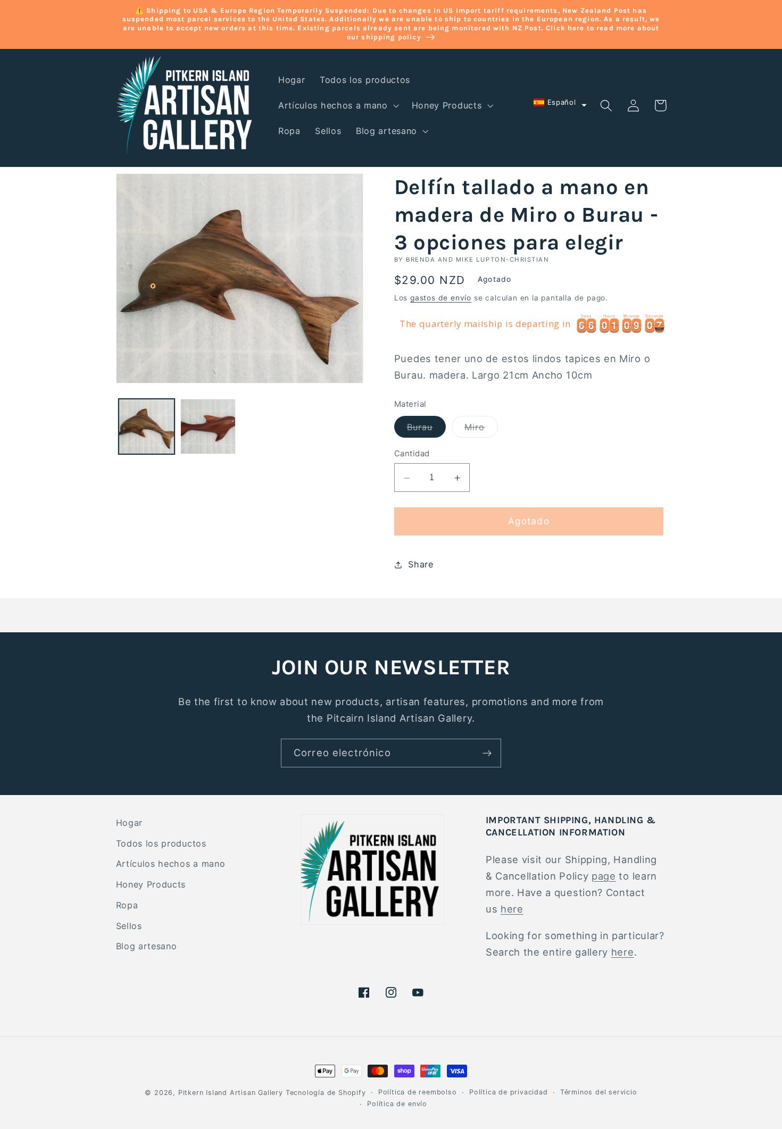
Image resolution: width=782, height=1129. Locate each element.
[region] (530, 324)
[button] (337, 106)
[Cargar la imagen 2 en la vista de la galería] (208, 426)
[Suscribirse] (487, 753)
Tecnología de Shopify (326, 1093)
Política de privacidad (508, 1092)
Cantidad (412, 453)
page (604, 876)
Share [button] (420, 564)
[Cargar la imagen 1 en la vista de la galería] (146, 426)
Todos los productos (161, 843)
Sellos (129, 926)
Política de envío (397, 1104)
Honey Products (151, 884)
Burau (426, 429)
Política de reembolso (417, 1092)
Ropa (127, 905)
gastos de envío (440, 298)
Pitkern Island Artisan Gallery (230, 1093)
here (512, 909)
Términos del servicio (598, 1092)
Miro (481, 429)
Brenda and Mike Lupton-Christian (477, 259)
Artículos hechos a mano (171, 863)
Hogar (129, 822)
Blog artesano (146, 946)
